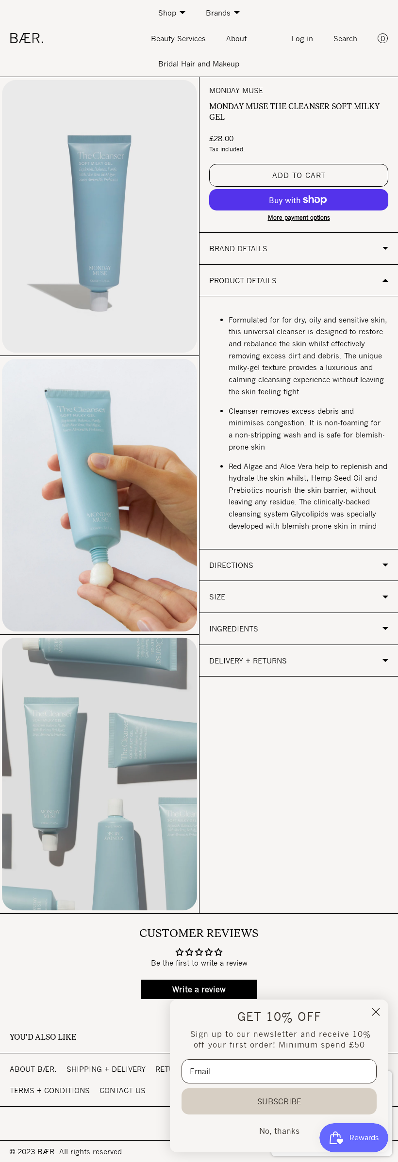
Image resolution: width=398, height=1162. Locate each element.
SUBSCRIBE (279, 1101)
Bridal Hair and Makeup (198, 63)
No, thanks (279, 1131)
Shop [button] (167, 12)
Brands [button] (218, 12)
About (236, 38)
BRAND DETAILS (238, 248)
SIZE (217, 596)
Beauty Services (178, 38)
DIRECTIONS (231, 565)
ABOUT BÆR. (33, 1069)
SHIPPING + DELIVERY (106, 1069)
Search (345, 38)
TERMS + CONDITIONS (50, 1090)
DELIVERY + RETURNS (248, 660)
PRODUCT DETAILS (243, 280)
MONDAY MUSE (236, 90)
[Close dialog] (375, 1011)
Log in (302, 38)
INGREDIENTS (233, 628)
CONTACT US (123, 1090)
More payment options (299, 217)
